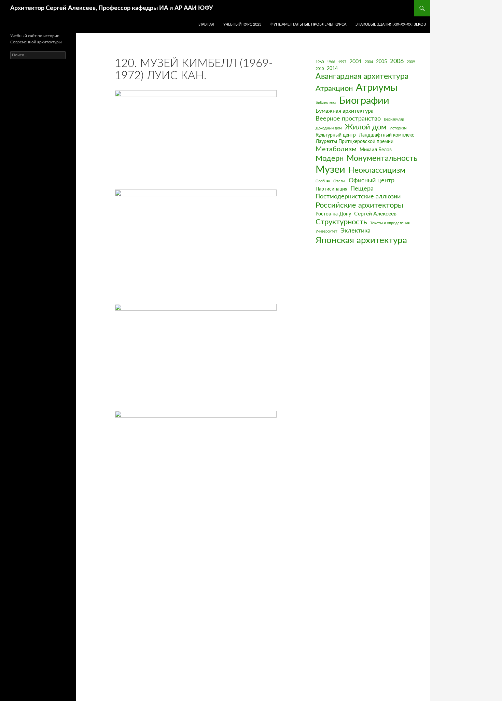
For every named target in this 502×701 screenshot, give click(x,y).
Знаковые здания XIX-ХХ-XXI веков (390, 24)
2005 (381, 61)
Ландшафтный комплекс (386, 135)
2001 (355, 61)
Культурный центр (336, 135)
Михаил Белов (376, 150)
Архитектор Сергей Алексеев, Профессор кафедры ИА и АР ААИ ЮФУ (111, 8)
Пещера (362, 188)
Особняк (323, 181)
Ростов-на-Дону (333, 214)
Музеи (330, 170)
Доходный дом (329, 128)
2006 (397, 61)
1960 (320, 62)
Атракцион (334, 88)
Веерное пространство (348, 118)
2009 (411, 62)
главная (205, 24)
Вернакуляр (394, 119)
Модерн (330, 158)
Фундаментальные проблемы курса (308, 24)
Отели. (339, 181)
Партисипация (331, 189)
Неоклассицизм (376, 170)
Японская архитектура (361, 240)
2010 (320, 69)
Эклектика (355, 230)
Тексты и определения (389, 223)
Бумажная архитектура (345, 111)
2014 (332, 68)
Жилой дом (366, 127)
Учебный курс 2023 (242, 24)
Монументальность (382, 158)
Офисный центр (371, 180)
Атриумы (377, 88)
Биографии (364, 101)
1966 (331, 62)
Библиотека (326, 102)
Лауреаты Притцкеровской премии (354, 141)
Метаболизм (336, 149)
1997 (342, 62)
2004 (369, 62)
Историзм (398, 128)
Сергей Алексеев (375, 213)
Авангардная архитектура (362, 76)
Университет (326, 231)
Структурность (341, 222)
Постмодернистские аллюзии (358, 196)
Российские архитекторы (359, 205)
